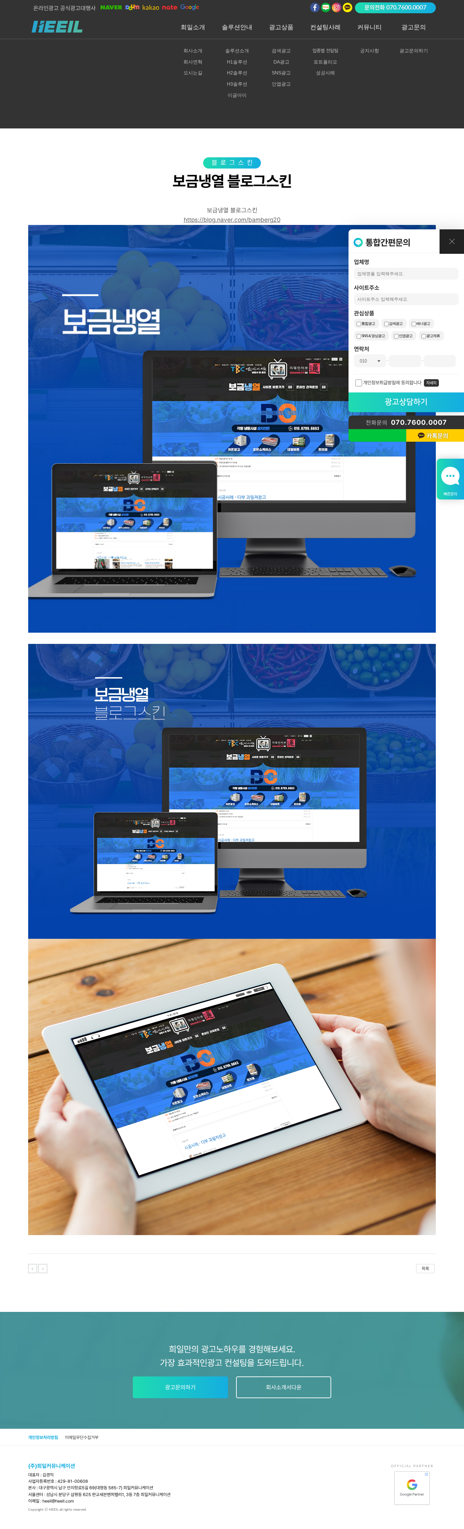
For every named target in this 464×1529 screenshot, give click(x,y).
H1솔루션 (237, 62)
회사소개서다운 (284, 1387)
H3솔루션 (237, 84)
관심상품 (364, 313)
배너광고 (423, 323)
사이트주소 (366, 287)
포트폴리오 (325, 62)
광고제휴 (433, 336)
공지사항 (369, 50)
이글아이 (237, 95)
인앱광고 (405, 336)
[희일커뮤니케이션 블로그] (326, 7)
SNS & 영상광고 (373, 336)
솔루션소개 (237, 50)
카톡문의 (437, 435)
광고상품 (281, 27)
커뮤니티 (369, 27)
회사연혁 (192, 62)
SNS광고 (281, 72)
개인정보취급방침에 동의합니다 (392, 382)
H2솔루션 (237, 72)
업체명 (361, 262)
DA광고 (281, 62)
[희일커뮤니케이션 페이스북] (315, 7)
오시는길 (192, 72)
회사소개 (192, 50)
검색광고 (396, 323)
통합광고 (368, 323)
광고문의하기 (413, 50)
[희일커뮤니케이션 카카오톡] (347, 7)
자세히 (431, 383)
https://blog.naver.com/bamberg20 (232, 219)
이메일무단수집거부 (82, 1437)
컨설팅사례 (325, 27)
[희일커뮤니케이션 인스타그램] (336, 7)
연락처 (361, 349)
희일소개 (193, 27)
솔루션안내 (237, 27)
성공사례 (325, 72)
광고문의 (413, 27)
